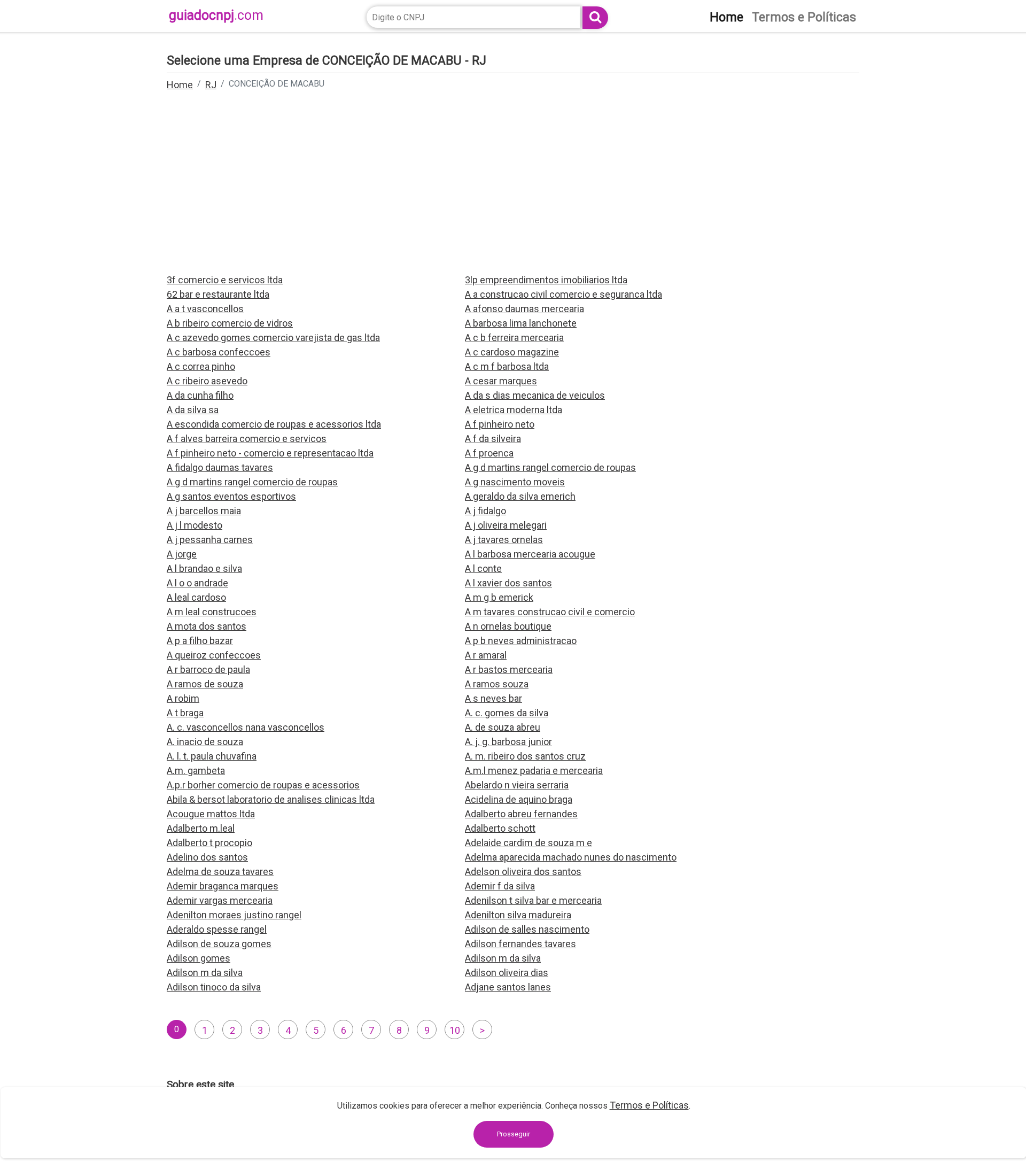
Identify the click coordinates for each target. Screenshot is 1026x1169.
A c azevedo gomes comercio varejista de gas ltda (273, 337)
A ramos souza (496, 684)
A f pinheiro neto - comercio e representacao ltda (270, 453)
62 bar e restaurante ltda (218, 294)
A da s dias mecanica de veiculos (535, 395)
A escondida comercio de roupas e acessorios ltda (274, 424)
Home (180, 84)
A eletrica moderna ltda (513, 409)
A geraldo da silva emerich (520, 496)
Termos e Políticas (649, 1105)
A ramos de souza (205, 684)
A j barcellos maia (204, 510)
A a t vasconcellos (205, 308)
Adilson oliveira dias (506, 972)
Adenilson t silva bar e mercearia (533, 900)
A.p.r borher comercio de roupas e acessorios (263, 785)
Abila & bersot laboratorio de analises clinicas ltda (271, 799)
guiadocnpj (216, 15)
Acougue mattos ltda (211, 813)
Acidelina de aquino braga (518, 799)
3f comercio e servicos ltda (225, 279)
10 (454, 1030)
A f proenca (489, 453)
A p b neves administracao (521, 640)
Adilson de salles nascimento (527, 929)
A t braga (185, 712)
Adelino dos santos (207, 857)
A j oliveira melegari (506, 525)
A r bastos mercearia (509, 669)
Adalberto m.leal (201, 828)
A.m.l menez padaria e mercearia (534, 770)
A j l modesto (194, 525)
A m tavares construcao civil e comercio (550, 611)
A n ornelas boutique (508, 626)
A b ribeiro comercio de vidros (230, 323)
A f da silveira (493, 438)
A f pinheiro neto (499, 424)
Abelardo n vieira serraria (517, 785)
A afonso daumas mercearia (524, 308)
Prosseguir (513, 1134)
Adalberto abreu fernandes (521, 813)
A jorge (182, 554)
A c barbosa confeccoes (218, 352)
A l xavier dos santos (508, 583)
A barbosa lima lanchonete (521, 323)
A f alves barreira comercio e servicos (247, 438)
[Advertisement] (513, 189)
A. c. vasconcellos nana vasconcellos (245, 727)
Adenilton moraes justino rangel (234, 914)
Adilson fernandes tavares (520, 943)
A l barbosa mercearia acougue (530, 554)
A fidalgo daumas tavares (220, 467)
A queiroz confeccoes (214, 655)
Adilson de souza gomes (219, 943)
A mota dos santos (206, 626)
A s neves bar (493, 698)
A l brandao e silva (204, 568)
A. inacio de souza (205, 741)
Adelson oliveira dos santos (523, 871)
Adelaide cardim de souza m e (528, 842)
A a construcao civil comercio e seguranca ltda (563, 294)
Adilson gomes (198, 958)
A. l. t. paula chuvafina (211, 756)
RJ (210, 84)
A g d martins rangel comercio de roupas (550, 467)
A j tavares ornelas (504, 539)
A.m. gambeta (196, 770)
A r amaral (486, 655)
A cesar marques (501, 380)
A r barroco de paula (208, 669)
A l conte (483, 568)
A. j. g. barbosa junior (508, 741)
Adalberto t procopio (209, 842)
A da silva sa (193, 409)
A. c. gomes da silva (506, 712)
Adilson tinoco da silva (214, 987)
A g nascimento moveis (515, 481)
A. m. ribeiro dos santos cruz (525, 756)
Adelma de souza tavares (220, 871)
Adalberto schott (500, 828)
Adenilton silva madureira (518, 914)
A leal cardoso (196, 597)
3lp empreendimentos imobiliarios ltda (546, 279)
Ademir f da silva (500, 886)
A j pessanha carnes (210, 539)
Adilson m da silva (503, 958)
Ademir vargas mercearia (220, 900)
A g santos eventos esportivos (231, 496)
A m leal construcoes (211, 611)
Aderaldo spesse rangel (217, 929)
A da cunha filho (200, 395)
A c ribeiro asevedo (207, 380)
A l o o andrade (197, 583)
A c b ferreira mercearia (514, 337)
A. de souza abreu (502, 727)
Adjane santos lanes (508, 987)
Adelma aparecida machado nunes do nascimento (571, 857)
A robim (183, 698)
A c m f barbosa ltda (507, 366)
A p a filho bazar (200, 640)
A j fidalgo (485, 510)
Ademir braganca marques (222, 886)
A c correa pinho (201, 366)
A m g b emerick (499, 597)
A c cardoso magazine (512, 352)
